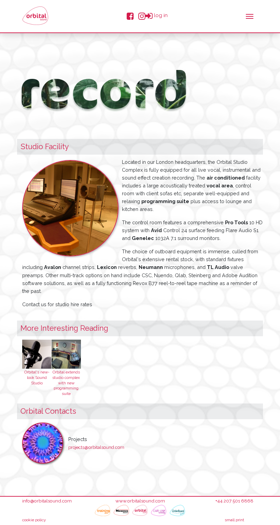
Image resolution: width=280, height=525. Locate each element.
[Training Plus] (102, 510)
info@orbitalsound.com (47, 500)
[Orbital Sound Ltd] (35, 16)
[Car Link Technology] (158, 510)
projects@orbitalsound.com (96, 447)
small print (234, 519)
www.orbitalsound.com (140, 500)
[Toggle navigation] (249, 15)
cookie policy (34, 519)
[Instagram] (141, 15)
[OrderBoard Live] (177, 510)
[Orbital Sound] (140, 510)
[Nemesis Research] (121, 510)
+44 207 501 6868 (234, 500)
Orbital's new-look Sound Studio (37, 377)
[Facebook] (130, 15)
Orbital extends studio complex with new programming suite (66, 383)
